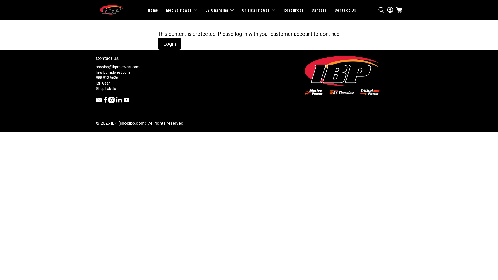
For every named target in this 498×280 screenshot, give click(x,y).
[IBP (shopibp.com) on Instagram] (111, 102)
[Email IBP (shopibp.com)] (99, 102)
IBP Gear (103, 83)
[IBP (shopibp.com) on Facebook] (105, 102)
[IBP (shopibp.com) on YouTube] (126, 102)
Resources (293, 10)
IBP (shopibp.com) (128, 123)
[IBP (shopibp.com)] (111, 10)
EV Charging (217, 10)
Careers (319, 10)
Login (169, 44)
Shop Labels (106, 89)
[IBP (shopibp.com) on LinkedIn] (119, 102)
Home (153, 10)
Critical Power (256, 10)
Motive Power (179, 10)
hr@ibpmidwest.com (113, 72)
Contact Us (345, 10)
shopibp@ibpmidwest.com (118, 67)
